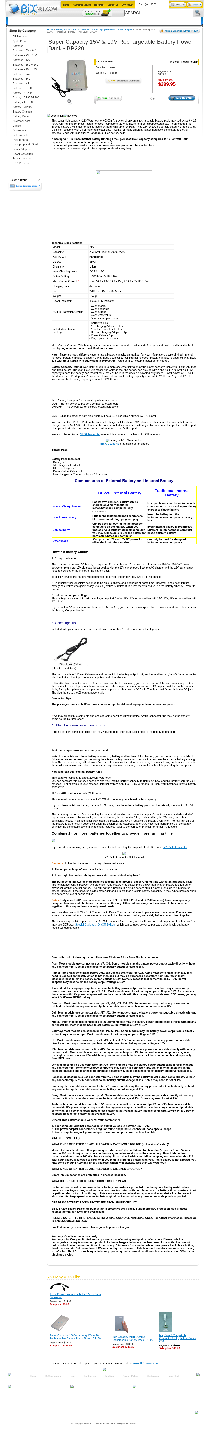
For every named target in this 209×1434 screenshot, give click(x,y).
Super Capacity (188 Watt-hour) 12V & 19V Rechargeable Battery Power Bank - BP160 (75, 1337)
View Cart (174, 1376)
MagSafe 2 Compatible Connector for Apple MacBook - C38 (177, 1338)
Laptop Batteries (81, 29)
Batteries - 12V (21, 59)
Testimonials (81, 1406)
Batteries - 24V (21, 74)
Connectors (45, 20)
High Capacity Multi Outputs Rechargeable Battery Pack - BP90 (132, 1338)
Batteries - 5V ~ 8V (24, 50)
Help (72, 1376)
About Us (80, 1391)
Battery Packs (21, 116)
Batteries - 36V (21, 78)
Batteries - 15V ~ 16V (25, 64)
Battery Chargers (23, 111)
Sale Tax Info (19, 1410)
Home (14, 20)
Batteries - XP (21, 83)
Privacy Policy (130, 1376)
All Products (136, 20)
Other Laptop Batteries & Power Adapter (112, 29)
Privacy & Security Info (87, 1410)
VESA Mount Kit (90, 434)
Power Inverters (22, 158)
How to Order (19, 1391)
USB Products (21, 163)
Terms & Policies (83, 1401)
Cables (61, 20)
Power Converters (23, 153)
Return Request (145, 1396)
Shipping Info (144, 1401)
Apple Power (20, 41)
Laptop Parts (20, 139)
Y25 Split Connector (175, 847)
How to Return (145, 1391)
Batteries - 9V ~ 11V (25, 55)
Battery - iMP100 (23, 102)
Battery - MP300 (22, 106)
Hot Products (20, 135)
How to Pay (18, 1396)
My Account (153, 1376)
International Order (22, 1401)
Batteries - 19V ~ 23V (25, 69)
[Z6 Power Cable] (71, 665)
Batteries (27, 20)
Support (141, 1406)
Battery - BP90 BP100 (26, 97)
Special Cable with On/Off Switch (95, 924)
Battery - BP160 (22, 88)
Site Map (109, 1376)
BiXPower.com (158, 20)
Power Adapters (114, 20)
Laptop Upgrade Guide (84, 20)
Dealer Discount (145, 1410)
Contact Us (90, 1376)
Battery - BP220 (22, 92)
